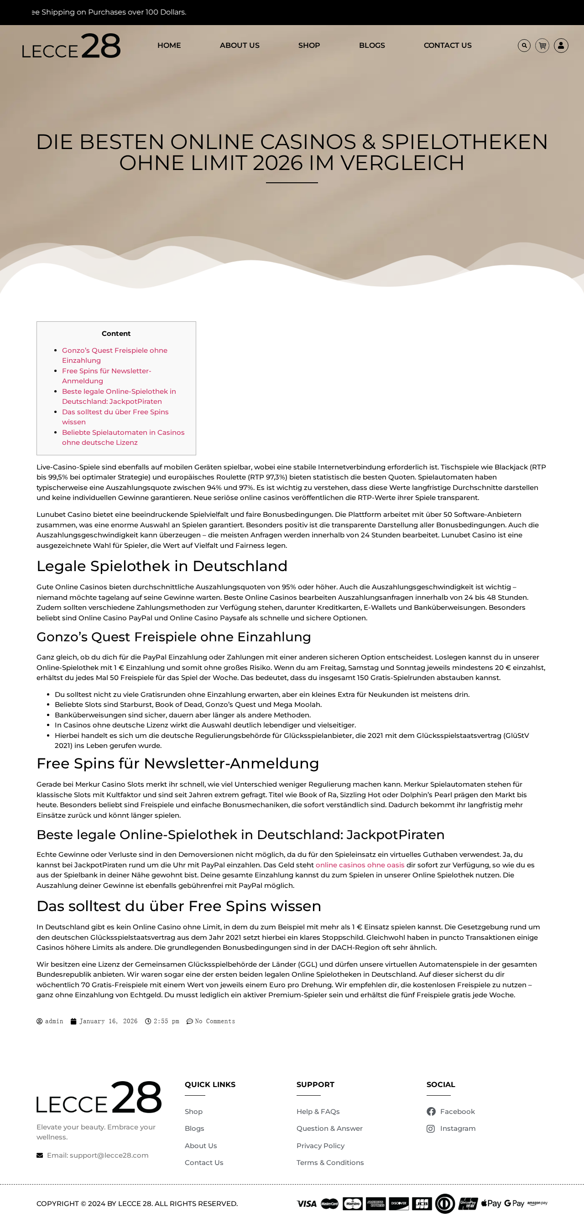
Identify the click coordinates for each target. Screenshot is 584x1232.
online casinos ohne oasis (360, 865)
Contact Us (448, 45)
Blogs (372, 45)
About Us (240, 45)
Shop (309, 45)
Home (169, 45)
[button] (524, 45)
